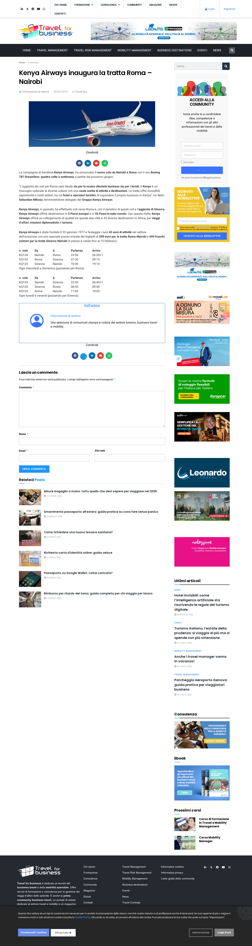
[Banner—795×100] (164, 31)
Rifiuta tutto (62, 932)
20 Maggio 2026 (54, 516)
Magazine (155, 4)
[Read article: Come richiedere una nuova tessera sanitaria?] (30, 538)
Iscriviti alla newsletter (202, 236)
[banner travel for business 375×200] (202, 552)
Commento (26, 387)
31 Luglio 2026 (184, 642)
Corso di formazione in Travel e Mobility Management (214, 822)
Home (27, 50)
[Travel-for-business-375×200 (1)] (202, 389)
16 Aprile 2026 (53, 557)
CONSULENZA (108, 4)
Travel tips (33, 62)
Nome (23, 434)
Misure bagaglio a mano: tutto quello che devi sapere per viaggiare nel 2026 (101, 491)
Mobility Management (134, 50)
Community (134, 4)
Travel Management (52, 50)
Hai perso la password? (192, 177)
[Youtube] (38, 9)
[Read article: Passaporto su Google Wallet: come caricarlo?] (30, 579)
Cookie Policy (82, 917)
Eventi (202, 50)
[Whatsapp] (44, 9)
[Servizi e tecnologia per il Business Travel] (202, 472)
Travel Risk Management (93, 50)
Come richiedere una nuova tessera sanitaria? (78, 532)
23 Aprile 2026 (53, 537)
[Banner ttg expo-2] (202, 506)
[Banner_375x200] (202, 351)
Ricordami (189, 162)
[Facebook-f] (33, 9)
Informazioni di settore (66, 316)
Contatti (60, 13)
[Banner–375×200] (202, 267)
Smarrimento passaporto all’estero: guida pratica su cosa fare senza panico (101, 512)
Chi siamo (60, 4)
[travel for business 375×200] (202, 309)
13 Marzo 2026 (53, 598)
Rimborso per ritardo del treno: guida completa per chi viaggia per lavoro (98, 593)
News (217, 50)
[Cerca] (226, 66)
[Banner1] (202, 426)
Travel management (186, 674)
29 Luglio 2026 (184, 694)
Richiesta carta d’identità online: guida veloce (78, 553)
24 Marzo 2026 (53, 577)
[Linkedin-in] (22, 9)
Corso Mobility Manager (209, 839)
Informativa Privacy (202, 227)
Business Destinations (174, 50)
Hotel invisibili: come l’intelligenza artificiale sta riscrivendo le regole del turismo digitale (201, 602)
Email (23, 451)
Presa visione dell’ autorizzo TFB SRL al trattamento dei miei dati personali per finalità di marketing (203, 228)
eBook (173, 4)
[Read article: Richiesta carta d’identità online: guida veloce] (30, 559)
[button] (232, 50)
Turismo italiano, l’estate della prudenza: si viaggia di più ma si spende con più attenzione (201, 633)
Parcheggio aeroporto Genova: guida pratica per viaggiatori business (200, 685)
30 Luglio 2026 (184, 666)
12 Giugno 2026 (54, 496)
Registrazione (212, 178)
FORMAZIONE (82, 4)
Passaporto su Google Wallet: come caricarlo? (78, 573)
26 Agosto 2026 (184, 614)
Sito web (100, 451)
